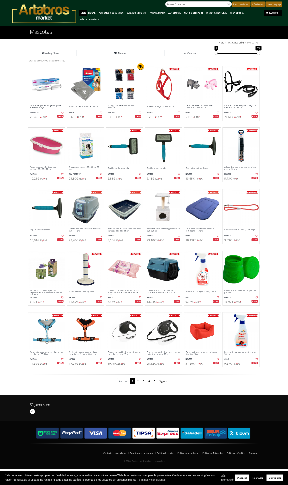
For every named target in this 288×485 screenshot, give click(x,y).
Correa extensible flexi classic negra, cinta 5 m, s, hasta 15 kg (124, 353)
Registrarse (259, 4)
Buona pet (35, 112)
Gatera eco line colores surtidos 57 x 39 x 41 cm (85, 230)
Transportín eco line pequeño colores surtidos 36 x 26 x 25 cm (161, 291)
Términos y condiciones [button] (151, 479)
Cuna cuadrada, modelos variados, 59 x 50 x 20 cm (201, 353)
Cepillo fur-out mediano (197, 168)
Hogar (92, 12)
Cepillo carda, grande (156, 168)
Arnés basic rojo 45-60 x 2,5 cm (161, 106)
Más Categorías (89, 19)
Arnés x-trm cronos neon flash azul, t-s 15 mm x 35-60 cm (46, 353)
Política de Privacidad (212, 453)
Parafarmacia (157, 12)
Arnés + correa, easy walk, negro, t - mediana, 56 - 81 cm (240, 106)
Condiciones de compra (142, 453)
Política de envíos (165, 453)
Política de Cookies (236, 453)
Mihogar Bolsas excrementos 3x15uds (121, 106)
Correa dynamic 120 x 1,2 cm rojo (239, 230)
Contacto (107, 453)
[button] (120, 53)
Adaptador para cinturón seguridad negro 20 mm (240, 168)
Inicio (83, 12)
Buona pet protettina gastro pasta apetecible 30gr (45, 106)
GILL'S (110, 297)
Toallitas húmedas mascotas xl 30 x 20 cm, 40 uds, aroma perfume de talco (123, 292)
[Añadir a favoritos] (62, 112)
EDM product (75, 174)
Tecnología (237, 12)
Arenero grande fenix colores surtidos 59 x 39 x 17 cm (43, 168)
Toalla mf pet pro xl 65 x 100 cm (83, 106)
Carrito (273, 12)
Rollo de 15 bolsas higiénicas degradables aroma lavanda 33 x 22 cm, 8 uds (46, 292)
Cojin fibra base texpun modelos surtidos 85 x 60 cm (200, 230)
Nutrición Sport (193, 12)
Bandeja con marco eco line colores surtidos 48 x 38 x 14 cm (124, 230)
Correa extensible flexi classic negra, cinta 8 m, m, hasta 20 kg (163, 353)
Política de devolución (188, 453)
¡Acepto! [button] (242, 478)
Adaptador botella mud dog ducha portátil (240, 291)
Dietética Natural (216, 12)
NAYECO (150, 112)
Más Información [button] (227, 477)
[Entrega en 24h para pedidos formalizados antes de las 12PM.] (140, 66)
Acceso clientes (242, 4)
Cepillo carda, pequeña (118, 168)
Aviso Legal (121, 453)
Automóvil (174, 12)
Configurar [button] (275, 478)
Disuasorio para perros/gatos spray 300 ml (240, 353)
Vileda (71, 112)
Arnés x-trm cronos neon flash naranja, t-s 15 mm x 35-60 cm (83, 353)
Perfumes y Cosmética (110, 12)
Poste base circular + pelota (81, 291)
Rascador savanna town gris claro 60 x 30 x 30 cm (163, 230)
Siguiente (164, 381)
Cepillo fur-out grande (40, 230)
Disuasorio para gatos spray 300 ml (201, 291)
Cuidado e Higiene (136, 12)
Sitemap (253, 453)
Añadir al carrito (48, 123)
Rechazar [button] (257, 478)
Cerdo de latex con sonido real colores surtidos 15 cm (200, 106)
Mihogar (112, 112)
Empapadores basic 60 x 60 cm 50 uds (84, 168)
